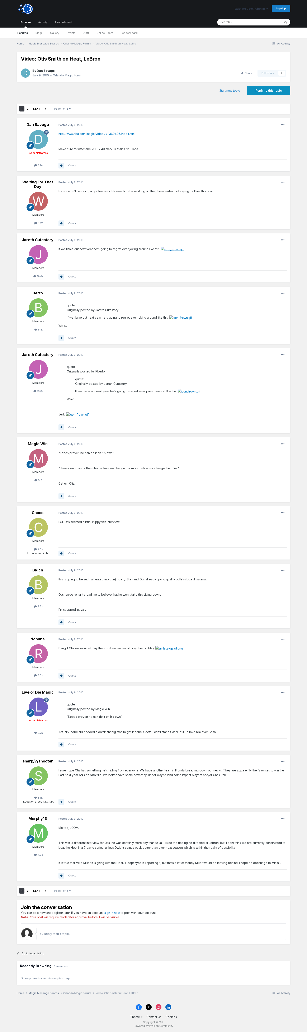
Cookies (171, 1017)
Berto (38, 293)
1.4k (40, 797)
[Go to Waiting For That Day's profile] (38, 201)
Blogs (39, 32)
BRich (37, 570)
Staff (86, 32)
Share (247, 73)
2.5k (40, 606)
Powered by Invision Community (153, 1025)
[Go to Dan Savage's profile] (25, 73)
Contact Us (153, 1017)
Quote (72, 165)
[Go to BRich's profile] (38, 584)
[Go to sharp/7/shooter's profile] (38, 775)
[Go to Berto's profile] (38, 307)
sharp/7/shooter (38, 761)
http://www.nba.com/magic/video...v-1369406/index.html (96, 133)
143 (39, 480)
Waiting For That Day (37, 184)
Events (71, 32)
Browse (25, 22)
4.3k (40, 675)
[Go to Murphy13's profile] (38, 833)
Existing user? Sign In (250, 8)
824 (40, 165)
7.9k (40, 732)
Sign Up (281, 8)
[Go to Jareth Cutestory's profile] (38, 254)
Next (36, 108)
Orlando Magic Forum (67, 75)
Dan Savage (46, 70)
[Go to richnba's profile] (38, 653)
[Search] (285, 22)
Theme (135, 1017)
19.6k (39, 276)
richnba (37, 639)
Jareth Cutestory (37, 240)
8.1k (40, 329)
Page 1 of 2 (61, 108)
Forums (22, 32)
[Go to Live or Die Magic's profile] (38, 707)
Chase (37, 512)
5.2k (40, 854)
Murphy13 (37, 818)
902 (40, 223)
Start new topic (229, 90)
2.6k (40, 549)
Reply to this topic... (57, 934)
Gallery (54, 32)
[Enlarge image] (172, 249)
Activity (43, 22)
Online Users (104, 32)
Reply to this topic (268, 90)
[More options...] (283, 124)
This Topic (268, 22)
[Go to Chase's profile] (38, 527)
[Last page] (46, 108)
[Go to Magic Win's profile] (38, 458)
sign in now (112, 912)
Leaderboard (129, 32)
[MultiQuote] (61, 165)
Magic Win (38, 444)
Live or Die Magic (38, 692)
